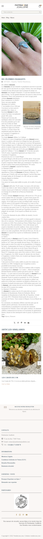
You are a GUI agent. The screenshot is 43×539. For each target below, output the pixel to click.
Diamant (12, 316)
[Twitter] (15, 323)
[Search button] (39, 12)
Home (3, 17)
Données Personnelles (8, 463)
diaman (21, 151)
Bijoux (12, 17)
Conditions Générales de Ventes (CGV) (14, 460)
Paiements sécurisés (8, 466)
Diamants (19, 172)
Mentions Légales (7, 456)
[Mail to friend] (25, 323)
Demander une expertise (9, 482)
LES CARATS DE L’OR (10, 378)
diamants (12, 85)
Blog (7, 17)
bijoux (7, 316)
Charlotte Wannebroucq (23, 81)
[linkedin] (28, 323)
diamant (10, 112)
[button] (4, 363)
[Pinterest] (21, 323)
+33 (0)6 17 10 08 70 (14, 445)
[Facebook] (18, 323)
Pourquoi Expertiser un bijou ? (11, 479)
